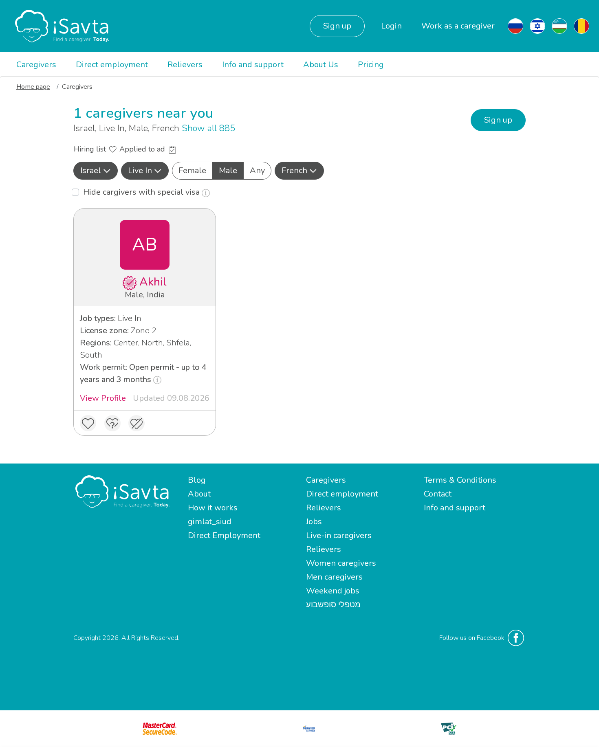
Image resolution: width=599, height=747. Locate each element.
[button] (95, 171)
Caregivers (36, 64)
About (199, 493)
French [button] (294, 170)
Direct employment (112, 64)
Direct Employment (224, 535)
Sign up (337, 25)
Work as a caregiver (458, 25)
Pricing (371, 64)
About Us (320, 64)
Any (257, 170)
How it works (213, 507)
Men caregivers (334, 576)
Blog (197, 480)
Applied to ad (143, 149)
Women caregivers (341, 563)
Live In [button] (140, 170)
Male (228, 170)
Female (192, 170)
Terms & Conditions (460, 480)
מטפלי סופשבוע (333, 604)
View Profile (103, 398)
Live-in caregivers (339, 535)
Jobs (314, 521)
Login (391, 25)
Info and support (253, 64)
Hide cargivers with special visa (142, 192)
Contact (437, 493)
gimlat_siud (209, 521)
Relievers (185, 64)
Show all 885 (208, 128)
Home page (33, 86)
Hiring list (91, 149)
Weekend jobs (332, 590)
